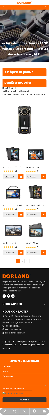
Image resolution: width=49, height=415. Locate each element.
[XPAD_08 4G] (36, 230)
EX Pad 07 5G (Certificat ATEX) (13, 167)
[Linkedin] (8, 296)
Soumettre (24, 400)
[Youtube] (13, 296)
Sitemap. (7, 348)
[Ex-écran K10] (36, 154)
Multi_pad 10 (9, 243)
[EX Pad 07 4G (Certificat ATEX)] (36, 192)
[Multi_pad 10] (13, 230)
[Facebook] (4, 296)
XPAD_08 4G (32, 243)
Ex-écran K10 (32, 167)
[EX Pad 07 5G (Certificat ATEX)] (13, 154)
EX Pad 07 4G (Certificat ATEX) (36, 205)
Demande (11, 177)
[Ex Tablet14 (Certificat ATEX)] (13, 192)
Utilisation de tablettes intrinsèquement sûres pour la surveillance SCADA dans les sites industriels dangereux (17, 90)
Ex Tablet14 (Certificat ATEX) (13, 205)
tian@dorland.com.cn (15, 332)
